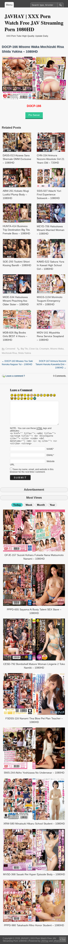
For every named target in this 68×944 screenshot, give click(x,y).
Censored (10, 348)
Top (63, 939)
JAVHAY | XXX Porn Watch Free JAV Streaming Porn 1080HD (34, 22)
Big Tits (24, 348)
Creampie (44, 348)
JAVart (56, 941)
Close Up (33, 348)
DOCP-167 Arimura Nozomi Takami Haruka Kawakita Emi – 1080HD (51, 364)
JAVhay (44, 941)
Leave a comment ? (15, 376)
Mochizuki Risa (9, 353)
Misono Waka (57, 348)
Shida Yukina (24, 353)
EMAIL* (50, 455)
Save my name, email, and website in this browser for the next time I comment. (31, 470)
